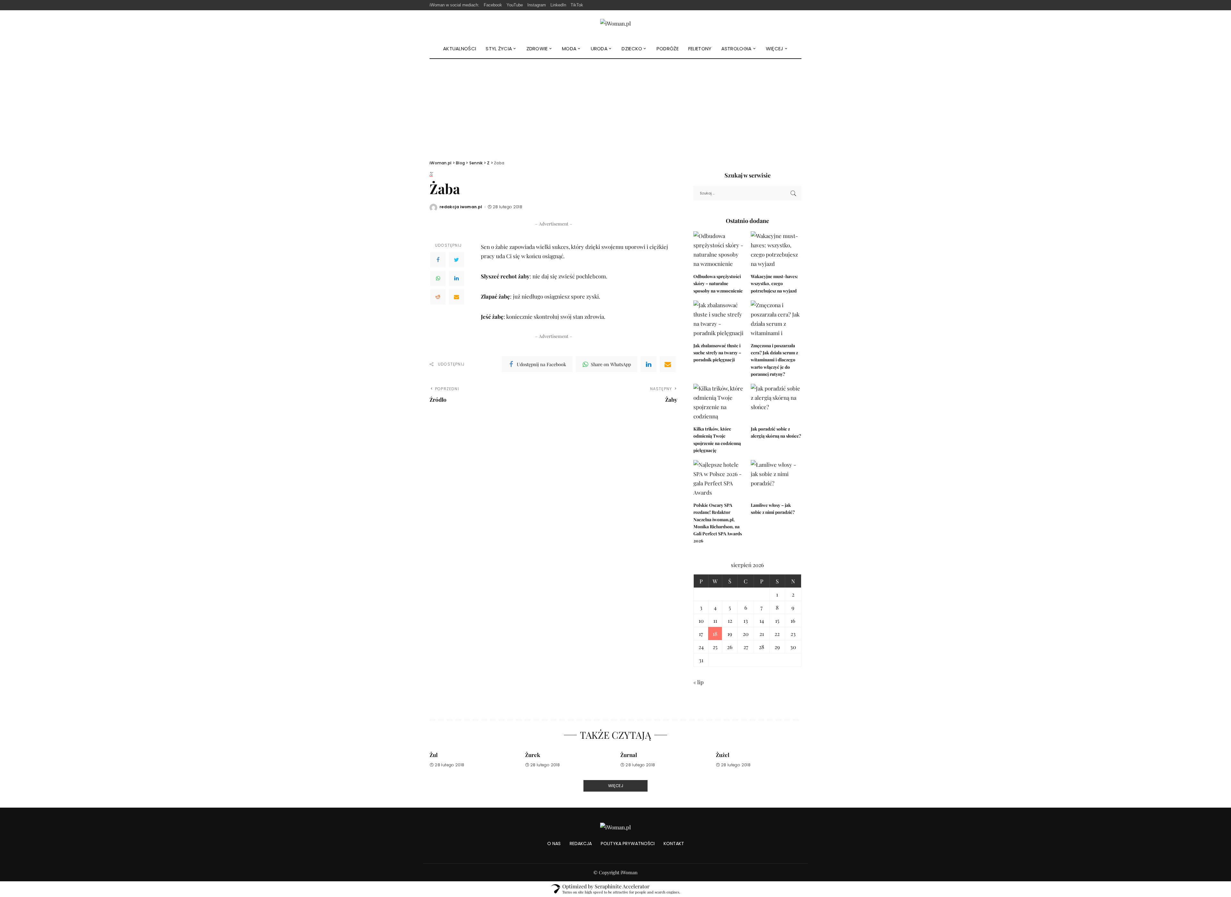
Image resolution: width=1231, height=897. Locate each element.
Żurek (532, 754)
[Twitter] (456, 259)
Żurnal (628, 754)
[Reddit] (438, 297)
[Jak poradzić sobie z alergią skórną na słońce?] (776, 403)
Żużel (722, 754)
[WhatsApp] (438, 278)
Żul (434, 754)
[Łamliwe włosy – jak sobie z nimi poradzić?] (776, 479)
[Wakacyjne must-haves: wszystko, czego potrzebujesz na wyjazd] (776, 250)
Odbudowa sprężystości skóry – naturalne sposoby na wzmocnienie (718, 283)
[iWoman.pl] (615, 24)
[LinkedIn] (456, 278)
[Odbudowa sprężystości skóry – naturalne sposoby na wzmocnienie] (718, 250)
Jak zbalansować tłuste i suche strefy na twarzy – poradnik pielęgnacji (717, 352)
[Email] (456, 297)
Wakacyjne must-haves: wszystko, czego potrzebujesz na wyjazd (774, 283)
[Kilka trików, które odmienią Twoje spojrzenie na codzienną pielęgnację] (718, 403)
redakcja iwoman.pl (461, 207)
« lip (698, 682)
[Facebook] (438, 259)
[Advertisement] (615, 107)
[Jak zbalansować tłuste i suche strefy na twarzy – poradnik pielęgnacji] (718, 319)
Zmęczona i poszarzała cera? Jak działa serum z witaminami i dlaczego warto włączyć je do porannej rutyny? (774, 359)
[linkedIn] (649, 364)
